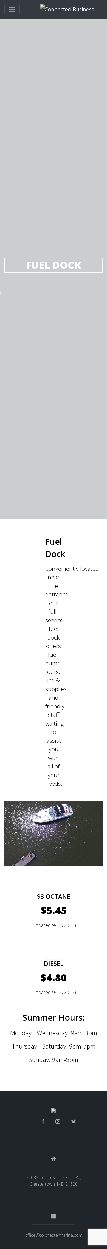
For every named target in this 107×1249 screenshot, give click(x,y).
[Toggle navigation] (12, 9)
